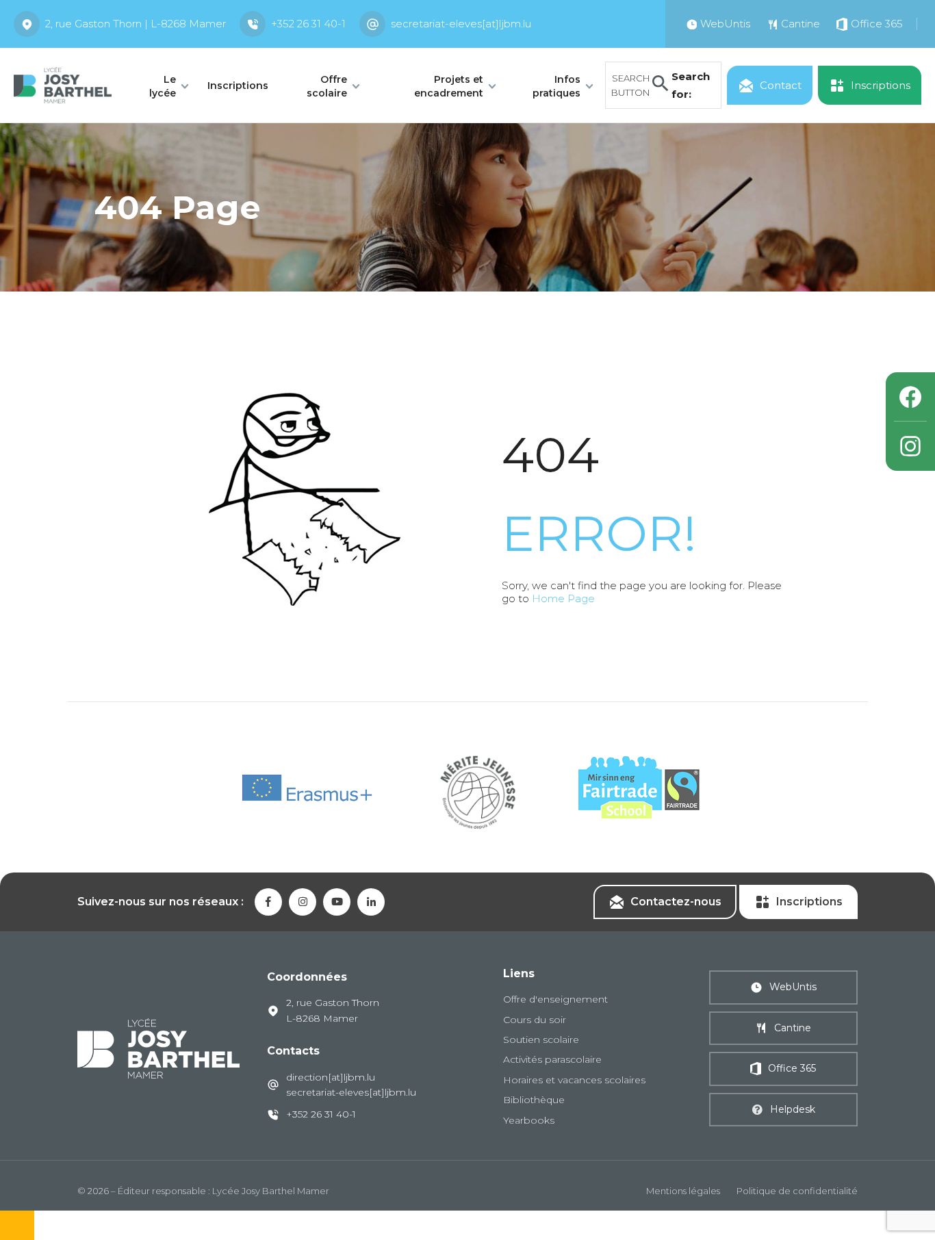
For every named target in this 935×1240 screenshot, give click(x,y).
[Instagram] (910, 446)
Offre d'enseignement (555, 999)
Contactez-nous (675, 901)
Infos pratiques (556, 86)
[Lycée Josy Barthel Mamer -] (63, 83)
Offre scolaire (327, 86)
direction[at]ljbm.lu (330, 1077)
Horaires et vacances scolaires (574, 1080)
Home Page (563, 598)
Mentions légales (683, 1190)
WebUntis (793, 987)
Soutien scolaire (541, 1039)
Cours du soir (534, 1019)
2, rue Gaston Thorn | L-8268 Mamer (135, 23)
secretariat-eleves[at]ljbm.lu (461, 23)
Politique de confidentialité (797, 1190)
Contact (781, 85)
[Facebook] (910, 397)
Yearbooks (528, 1120)
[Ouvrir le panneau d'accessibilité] (17, 1225)
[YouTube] (336, 902)
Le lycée (162, 86)
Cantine (792, 1028)
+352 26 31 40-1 (308, 23)
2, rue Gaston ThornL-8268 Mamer (332, 1010)
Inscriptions (237, 85)
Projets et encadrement (448, 86)
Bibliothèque (534, 1100)
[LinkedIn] (371, 902)
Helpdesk (792, 1109)
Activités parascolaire (552, 1059)
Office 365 (792, 1068)
